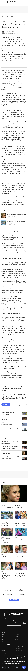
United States (10, 362)
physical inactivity (9, 189)
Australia (22, 360)
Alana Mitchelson (10, 31)
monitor (13, 234)
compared (13, 247)
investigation (8, 49)
